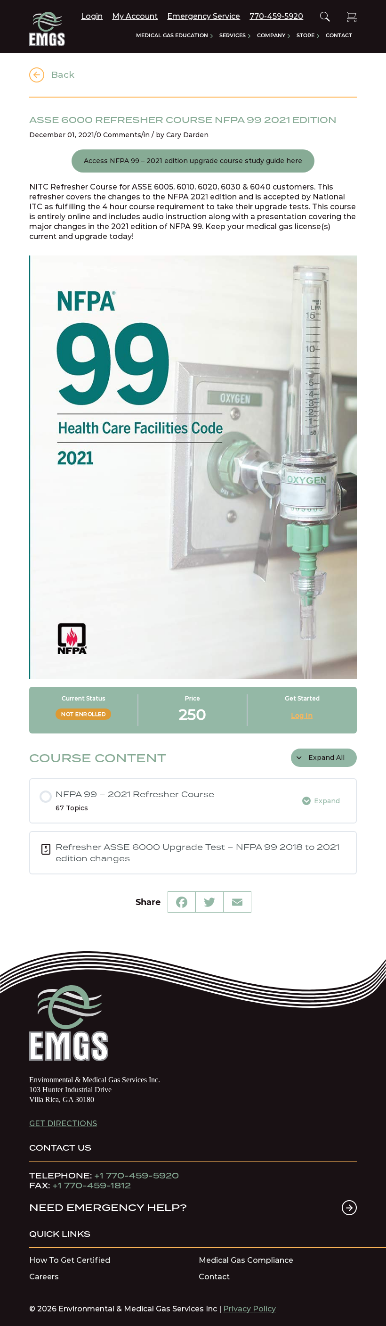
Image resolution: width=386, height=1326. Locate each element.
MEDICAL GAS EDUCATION (172, 35)
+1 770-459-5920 (136, 1175)
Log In (302, 715)
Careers (44, 1277)
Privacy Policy (249, 1308)
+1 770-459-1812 (91, 1185)
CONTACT (339, 35)
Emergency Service (203, 16)
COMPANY (271, 35)
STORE (305, 35)
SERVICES (232, 35)
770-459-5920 (276, 16)
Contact (214, 1277)
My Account (135, 16)
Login (92, 16)
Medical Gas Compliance (246, 1260)
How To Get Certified (69, 1260)
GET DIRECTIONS (63, 1123)
